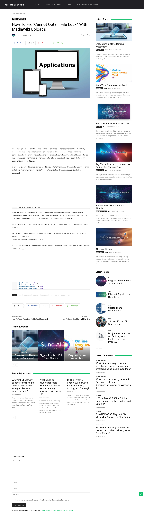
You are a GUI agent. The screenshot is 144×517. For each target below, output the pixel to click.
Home (14, 13)
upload (63, 295)
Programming (100, 424)
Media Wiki (27, 295)
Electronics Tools (101, 211)
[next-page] (17, 365)
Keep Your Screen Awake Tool (77, 356)
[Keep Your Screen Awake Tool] (77, 345)
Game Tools (99, 170)
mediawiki (36, 295)
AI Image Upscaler (105, 249)
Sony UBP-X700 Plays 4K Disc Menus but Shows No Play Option (113, 415)
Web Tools (77, 352)
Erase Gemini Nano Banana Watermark (25, 356)
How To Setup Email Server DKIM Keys (76, 319)
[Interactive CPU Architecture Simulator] (114, 194)
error (20, 295)
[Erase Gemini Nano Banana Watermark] (25, 345)
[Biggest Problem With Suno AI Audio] (51, 345)
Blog (109, 291)
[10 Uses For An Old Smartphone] (101, 321)
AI (50, 352)
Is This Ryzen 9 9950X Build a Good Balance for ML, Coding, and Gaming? (78, 384)
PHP (51, 295)
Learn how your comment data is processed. (57, 510)
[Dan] (14, 35)
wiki (69, 295)
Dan (19, 35)
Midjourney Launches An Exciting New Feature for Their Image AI (119, 337)
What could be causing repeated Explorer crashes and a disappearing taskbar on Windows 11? (50, 387)
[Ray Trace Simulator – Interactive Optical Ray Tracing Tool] (114, 152)
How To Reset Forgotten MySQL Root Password (30, 319)
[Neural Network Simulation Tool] (114, 112)
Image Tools (24, 352)
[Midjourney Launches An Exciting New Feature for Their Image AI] (101, 335)
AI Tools (98, 126)
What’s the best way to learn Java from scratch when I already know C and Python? (113, 430)
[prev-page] (13, 365)
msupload (44, 295)
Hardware (98, 395)
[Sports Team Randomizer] (101, 308)
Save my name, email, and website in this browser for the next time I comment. (42, 500)
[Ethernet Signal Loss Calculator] (101, 294)
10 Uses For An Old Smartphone (118, 323)
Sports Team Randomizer (115, 309)
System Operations (101, 360)
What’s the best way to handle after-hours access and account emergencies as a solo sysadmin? (23, 386)
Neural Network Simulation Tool (112, 123)
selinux (57, 295)
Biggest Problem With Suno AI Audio (51, 356)
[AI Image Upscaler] (114, 237)
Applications (21, 13)
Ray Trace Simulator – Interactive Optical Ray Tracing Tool (113, 166)
